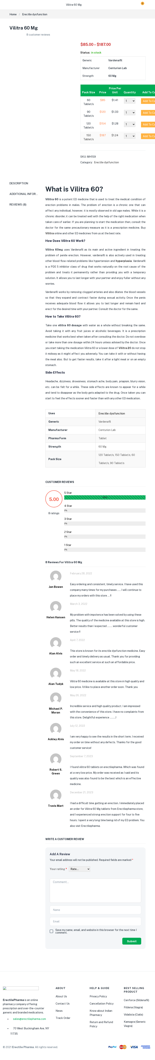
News (59, 1010)
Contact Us (63, 1003)
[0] (139, 5)
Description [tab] (18, 183)
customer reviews (38, 34)
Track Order (63, 1018)
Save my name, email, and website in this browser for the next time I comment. (96, 931)
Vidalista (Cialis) (133, 1014)
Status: (85, 52)
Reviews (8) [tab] (17, 204)
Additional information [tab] (28, 193)
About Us (61, 996)
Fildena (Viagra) (133, 1007)
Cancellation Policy (101, 1003)
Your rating (58, 869)
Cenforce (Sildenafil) (136, 1000)
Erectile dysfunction (34, 14)
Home (13, 14)
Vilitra (49, 233)
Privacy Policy (98, 996)
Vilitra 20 (125, 348)
